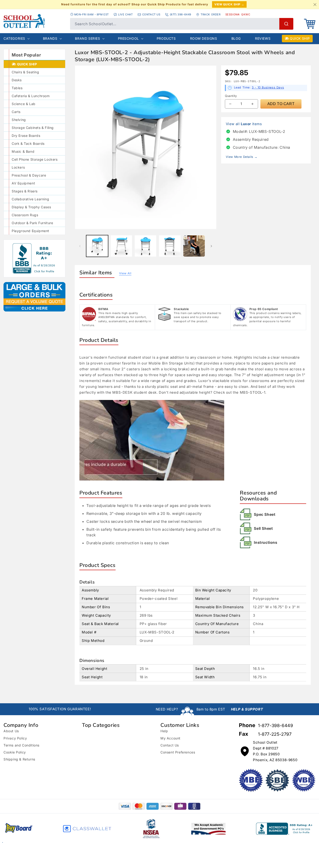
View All (125, 273)
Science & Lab (23, 104)
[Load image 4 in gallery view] (170, 246)
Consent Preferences (177, 752)
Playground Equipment (30, 231)
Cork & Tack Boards (28, 143)
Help (164, 731)
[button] (309, 24)
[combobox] (181, 24)
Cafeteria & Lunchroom (31, 96)
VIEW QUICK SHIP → (229, 4)
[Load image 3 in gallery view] (145, 246)
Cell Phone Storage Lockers (35, 159)
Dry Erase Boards (26, 136)
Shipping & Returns (19, 759)
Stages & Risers (25, 191)
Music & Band (23, 151)
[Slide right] (211, 246)
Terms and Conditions (21, 745)
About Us (11, 731)
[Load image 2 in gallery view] (121, 246)
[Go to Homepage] (34, 21)
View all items (244, 124)
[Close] (315, 4)
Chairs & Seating (25, 72)
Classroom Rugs (25, 215)
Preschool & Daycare (29, 175)
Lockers (18, 167)
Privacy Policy (15, 738)
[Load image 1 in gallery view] (97, 246)
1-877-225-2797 (274, 734)
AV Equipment (23, 183)
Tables (17, 88)
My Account (170, 738)
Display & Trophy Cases (31, 207)
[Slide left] (80, 246)
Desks (17, 80)
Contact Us (169, 745)
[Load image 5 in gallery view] (194, 246)
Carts (16, 112)
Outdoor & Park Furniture (32, 223)
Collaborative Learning (30, 199)
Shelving (19, 120)
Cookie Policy (15, 752)
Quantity (231, 96)
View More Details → (242, 157)
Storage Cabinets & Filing (33, 128)
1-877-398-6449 (275, 725)
